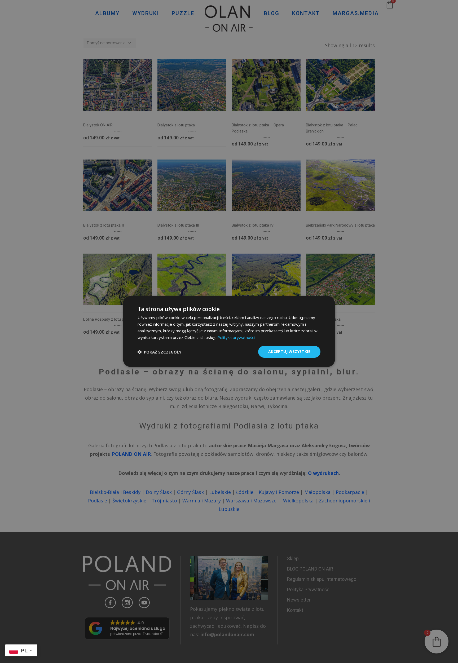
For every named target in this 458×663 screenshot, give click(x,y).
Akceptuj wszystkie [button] (289, 351)
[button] (160, 352)
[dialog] (229, 331)
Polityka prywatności (236, 337)
